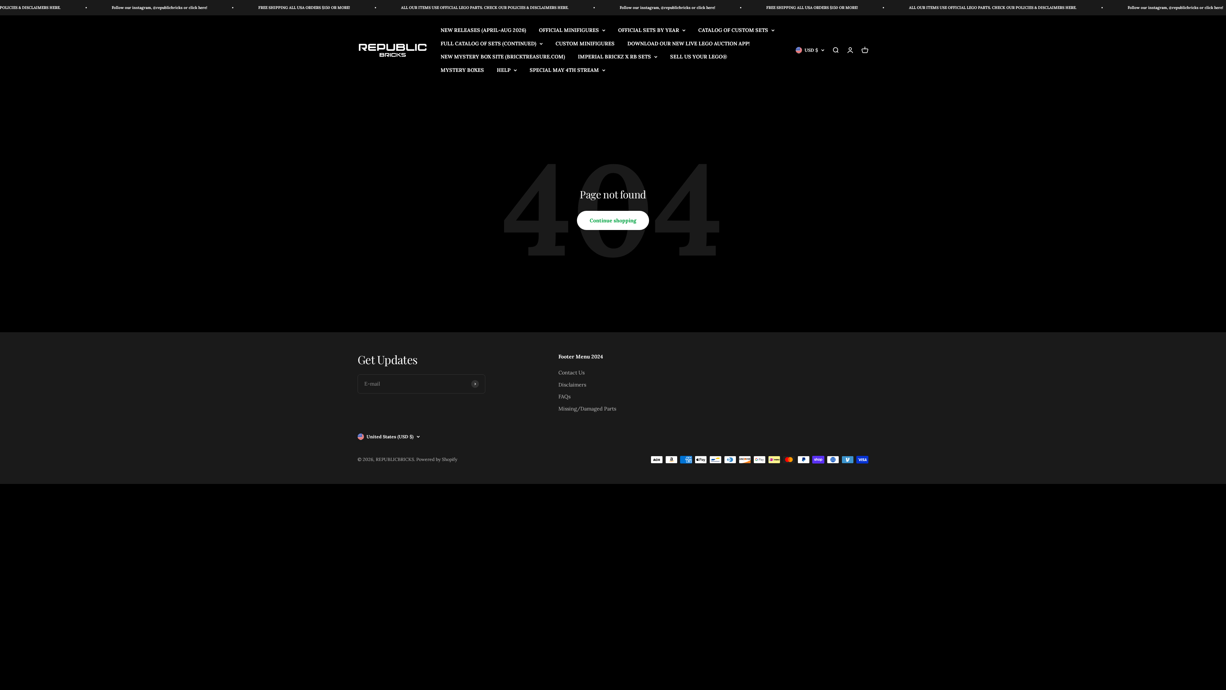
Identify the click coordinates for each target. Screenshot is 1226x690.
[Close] (720, 228)
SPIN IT (689, 456)
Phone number (670, 285)
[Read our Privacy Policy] (719, 338)
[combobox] (670, 300)
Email (660, 379)
